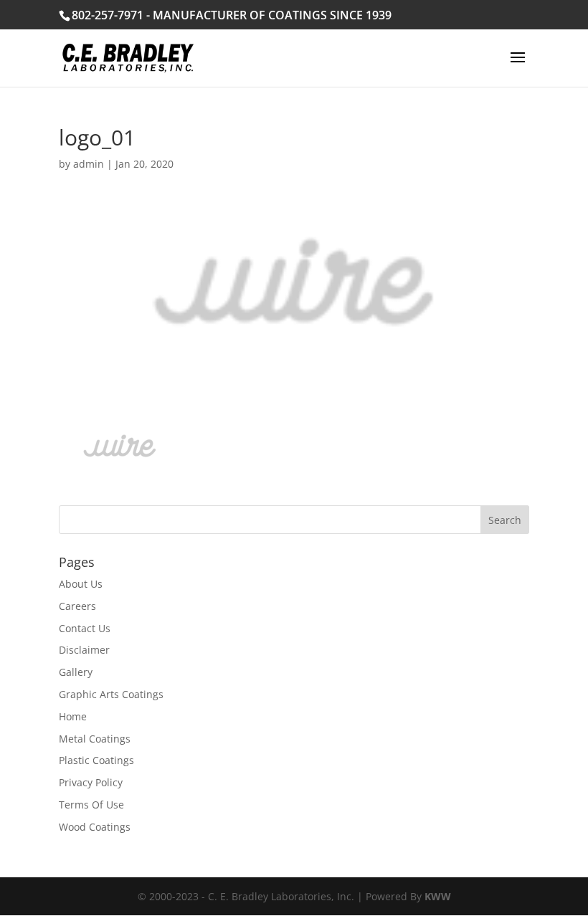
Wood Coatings (95, 827)
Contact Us (84, 628)
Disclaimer (84, 650)
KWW (438, 896)
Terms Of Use (91, 804)
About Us (81, 584)
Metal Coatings (95, 738)
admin (88, 164)
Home (73, 716)
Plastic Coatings (96, 760)
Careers (77, 606)
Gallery (76, 672)
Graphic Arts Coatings (111, 694)
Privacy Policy (91, 782)
